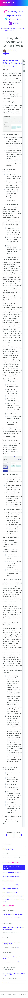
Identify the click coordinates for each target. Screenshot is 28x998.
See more (5, 983)
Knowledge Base (13, 12)
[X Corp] (24, 67)
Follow (5, 54)
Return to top (7, 844)
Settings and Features (6, 30)
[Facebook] (24, 64)
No (18, 835)
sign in (7, 857)
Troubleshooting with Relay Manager (13, 914)
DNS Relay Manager (9, 910)
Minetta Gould (11, 50)
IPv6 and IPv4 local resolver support (13, 896)
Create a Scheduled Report (11, 892)
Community (13, 15)
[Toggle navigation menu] (23, 3)
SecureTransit (7, 923)
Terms (14, 994)
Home (3, 28)
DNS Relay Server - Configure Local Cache (12, 957)
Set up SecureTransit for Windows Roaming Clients (12, 942)
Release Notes (13, 19)
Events (13, 23)
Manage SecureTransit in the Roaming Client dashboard (13, 928)
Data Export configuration (10, 888)
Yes (10, 835)
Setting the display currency (11, 876)
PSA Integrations (20, 28)
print (24, 61)
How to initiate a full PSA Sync (12, 872)
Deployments (7, 952)
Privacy (9, 994)
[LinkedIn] (24, 71)
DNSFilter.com (22, 994)
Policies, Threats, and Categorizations (9, 968)
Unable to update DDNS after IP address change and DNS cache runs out (14, 974)
